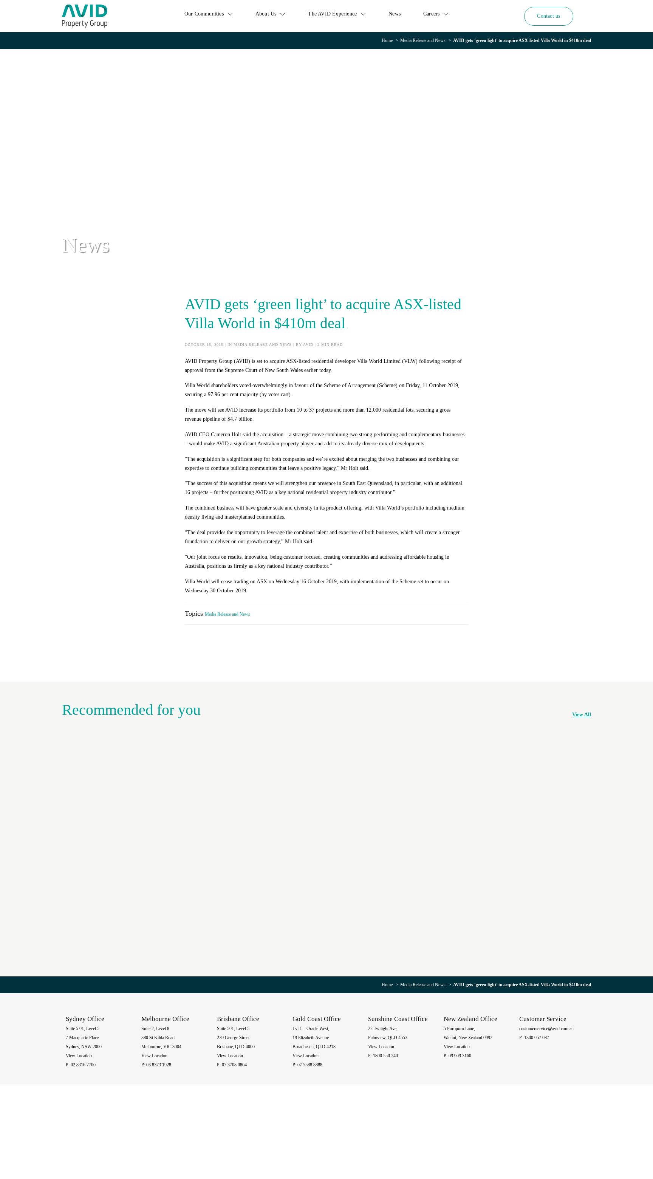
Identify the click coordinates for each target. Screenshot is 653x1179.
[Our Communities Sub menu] (230, 14)
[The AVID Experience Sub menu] (363, 14)
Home (387, 40)
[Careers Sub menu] (446, 14)
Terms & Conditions (543, 1139)
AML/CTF (573, 1139)
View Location (79, 1055)
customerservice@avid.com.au (546, 1028)
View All (581, 714)
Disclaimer (512, 1139)
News (394, 14)
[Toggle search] (585, 16)
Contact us (548, 16)
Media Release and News (423, 40)
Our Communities (204, 14)
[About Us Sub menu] (282, 14)
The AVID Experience (332, 14)
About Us (266, 14)
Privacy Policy (487, 1139)
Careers (431, 14)
